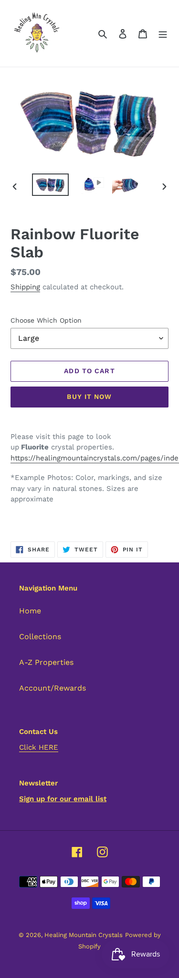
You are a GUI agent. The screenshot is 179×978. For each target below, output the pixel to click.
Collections (40, 636)
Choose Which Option (46, 320)
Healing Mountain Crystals (83, 934)
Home (30, 610)
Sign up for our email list (62, 799)
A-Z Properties (46, 662)
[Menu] (163, 33)
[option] (50, 184)
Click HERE (38, 747)
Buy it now (89, 396)
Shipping (25, 287)
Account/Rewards (52, 688)
